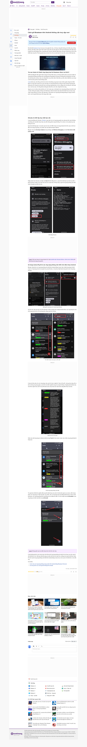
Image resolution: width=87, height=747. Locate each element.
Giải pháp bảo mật (51, 690)
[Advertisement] (43, 18)
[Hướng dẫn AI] (11, 38)
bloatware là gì (36, 48)
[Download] (11, 53)
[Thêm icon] (33, 646)
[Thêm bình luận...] (54, 649)
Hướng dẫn (38, 730)
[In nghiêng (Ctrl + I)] (39, 646)
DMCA (58, 730)
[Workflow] (11, 42)
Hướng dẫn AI (22, 5)
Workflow (53, 5)
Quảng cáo (50, 730)
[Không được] (71, 35)
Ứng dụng (42, 730)
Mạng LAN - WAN (51, 695)
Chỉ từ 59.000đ (71, 42)
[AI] (11, 30)
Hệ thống (37, 29)
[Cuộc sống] (11, 61)
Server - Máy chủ (67, 688)
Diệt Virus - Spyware (51, 693)
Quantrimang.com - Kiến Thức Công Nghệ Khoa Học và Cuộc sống (17, 2)
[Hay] (74, 35)
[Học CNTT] (11, 49)
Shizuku (44, 120)
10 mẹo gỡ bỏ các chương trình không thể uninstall (41, 565)
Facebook (54, 730)
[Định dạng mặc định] (42, 646)
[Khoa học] (11, 64)
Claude (28, 5)
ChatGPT (33, 5)
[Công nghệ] (11, 45)
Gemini (38, 5)
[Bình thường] (73, 35)
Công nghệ (58, 5)
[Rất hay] (75, 35)
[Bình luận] (71, 37)
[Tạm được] (72, 35)
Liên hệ (46, 730)
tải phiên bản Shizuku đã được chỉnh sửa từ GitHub (62, 259)
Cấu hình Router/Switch (69, 686)
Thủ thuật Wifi (66, 690)
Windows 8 (33, 693)
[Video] (11, 57)
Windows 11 (33, 686)
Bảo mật (34, 730)
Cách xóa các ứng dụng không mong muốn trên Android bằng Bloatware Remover (48, 564)
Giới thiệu (26, 730)
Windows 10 (33, 688)
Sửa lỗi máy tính (44, 29)
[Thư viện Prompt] (11, 34)
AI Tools (47, 5)
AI (16, 5)
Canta (29, 81)
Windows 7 (33, 690)
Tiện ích (69, 5)
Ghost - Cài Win (34, 695)
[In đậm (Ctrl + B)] (36, 646)
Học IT (64, 5)
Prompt (42, 5)
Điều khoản (30, 730)
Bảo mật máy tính (51, 688)
